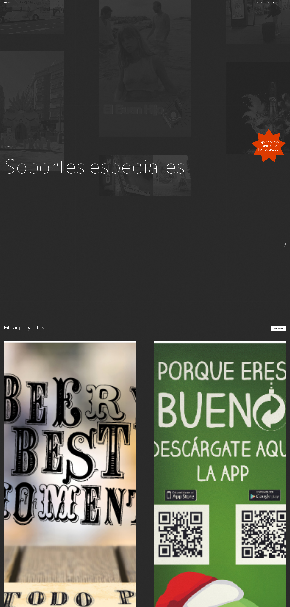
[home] (8, 3)
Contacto (268, 2)
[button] (278, 328)
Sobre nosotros (280, 2)
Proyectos (260, 2)
